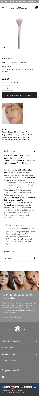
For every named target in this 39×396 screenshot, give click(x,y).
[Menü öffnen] (5, 8)
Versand (16, 82)
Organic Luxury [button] (9, 360)
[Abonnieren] (34, 317)
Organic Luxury (10, 390)
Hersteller (7, 258)
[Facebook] (3, 377)
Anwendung (8, 251)
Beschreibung (9, 151)
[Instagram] (7, 377)
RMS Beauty (7, 59)
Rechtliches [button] (7, 347)
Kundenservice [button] (8, 354)
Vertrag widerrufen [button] (11, 341)
